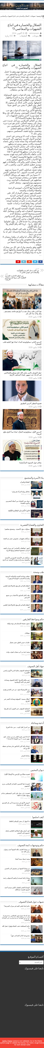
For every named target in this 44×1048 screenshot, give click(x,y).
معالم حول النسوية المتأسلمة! (30, 463)
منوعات (32, 16)
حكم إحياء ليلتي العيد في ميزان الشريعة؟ (17, 906)
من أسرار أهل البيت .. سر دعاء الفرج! (18, 727)
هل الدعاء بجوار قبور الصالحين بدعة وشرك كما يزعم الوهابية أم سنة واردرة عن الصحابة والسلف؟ (16, 918)
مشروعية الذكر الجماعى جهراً (20, 936)
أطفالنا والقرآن (25, 482)
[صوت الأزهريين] (22, 6)
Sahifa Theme (7, 1041)
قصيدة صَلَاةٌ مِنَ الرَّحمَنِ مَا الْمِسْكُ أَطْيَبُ (17, 774)
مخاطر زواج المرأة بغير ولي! (21, 491)
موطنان (27, 633)
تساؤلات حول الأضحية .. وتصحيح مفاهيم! (17, 529)
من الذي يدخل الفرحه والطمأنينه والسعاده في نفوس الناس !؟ (28, 270)
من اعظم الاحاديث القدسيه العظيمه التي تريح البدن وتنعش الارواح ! (15, 276)
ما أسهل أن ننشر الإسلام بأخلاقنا (19, 821)
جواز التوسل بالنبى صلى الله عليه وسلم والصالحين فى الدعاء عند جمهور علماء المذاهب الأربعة (22, 374)
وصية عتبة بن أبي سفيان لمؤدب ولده (18, 652)
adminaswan (34, 33)
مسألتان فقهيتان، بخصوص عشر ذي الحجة (16, 539)
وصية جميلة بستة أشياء (22, 859)
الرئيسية (39, 16)
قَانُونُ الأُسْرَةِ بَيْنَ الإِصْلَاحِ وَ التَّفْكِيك (19, 511)
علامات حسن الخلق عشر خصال (20, 642)
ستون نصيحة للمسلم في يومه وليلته (18, 623)
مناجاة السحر (25, 756)
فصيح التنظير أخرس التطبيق (30, 403)
